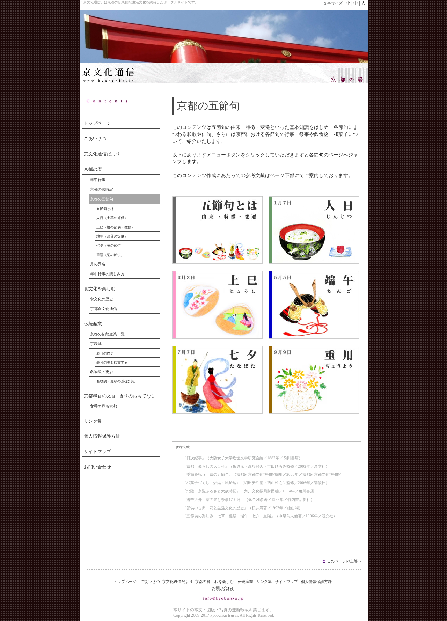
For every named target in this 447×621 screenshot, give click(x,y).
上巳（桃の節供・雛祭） (115, 227)
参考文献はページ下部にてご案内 (282, 175)
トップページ (97, 123)
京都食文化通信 (103, 309)
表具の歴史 (105, 353)
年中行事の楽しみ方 (107, 274)
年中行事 (97, 179)
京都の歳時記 (101, 189)
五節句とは (105, 209)
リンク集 (93, 421)
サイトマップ (97, 451)
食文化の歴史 (101, 299)
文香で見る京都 (103, 406)
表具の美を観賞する (112, 362)
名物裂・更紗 (101, 372)
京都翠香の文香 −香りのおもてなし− (121, 396)
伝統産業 (93, 323)
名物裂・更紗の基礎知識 (115, 381)
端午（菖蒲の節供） (112, 236)
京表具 (96, 344)
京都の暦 (93, 169)
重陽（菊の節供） (110, 255)
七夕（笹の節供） (110, 245)
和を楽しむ (224, 581)
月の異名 (97, 264)
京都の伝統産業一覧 (107, 334)
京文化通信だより (102, 154)
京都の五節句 (101, 199)
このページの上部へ (344, 561)
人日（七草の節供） (112, 218)
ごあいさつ (95, 138)
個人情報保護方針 (102, 436)
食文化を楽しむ (100, 288)
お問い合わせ (97, 467)
